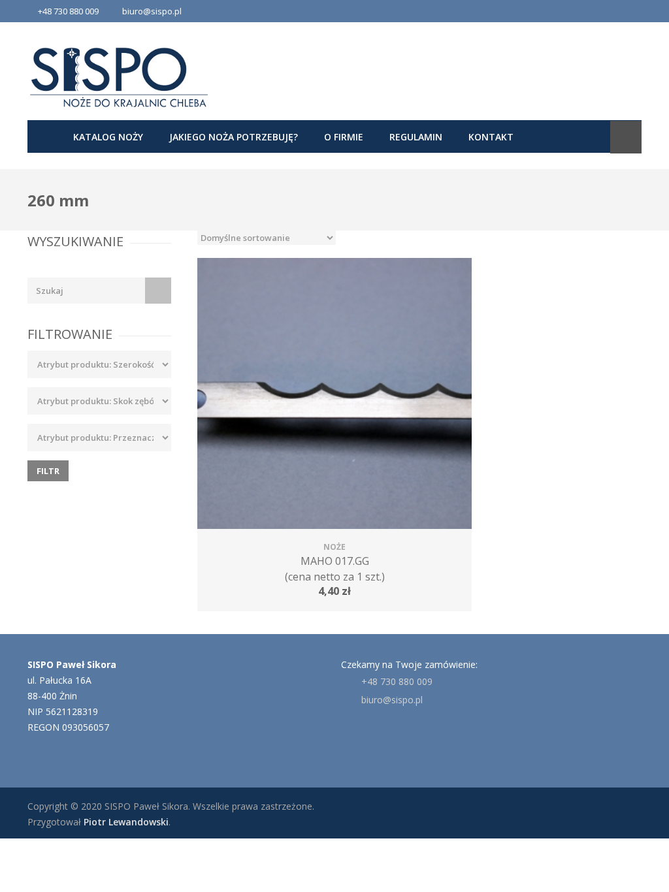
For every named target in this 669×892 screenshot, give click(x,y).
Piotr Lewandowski (126, 822)
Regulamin (415, 137)
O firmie (343, 137)
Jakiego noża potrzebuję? (233, 137)
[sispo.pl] (118, 77)
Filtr (48, 471)
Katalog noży (108, 137)
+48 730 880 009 (396, 681)
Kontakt (491, 137)
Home (43, 136)
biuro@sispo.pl (152, 11)
